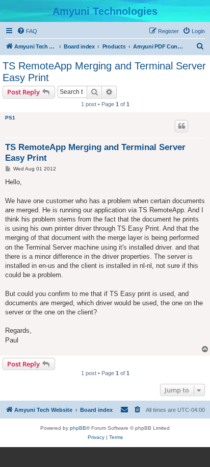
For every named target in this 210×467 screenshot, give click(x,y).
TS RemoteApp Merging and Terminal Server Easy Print (104, 71)
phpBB (78, 428)
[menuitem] (27, 31)
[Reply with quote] (181, 126)
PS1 (10, 117)
